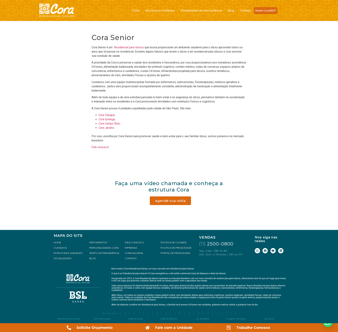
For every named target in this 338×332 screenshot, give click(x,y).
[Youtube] (273, 250)
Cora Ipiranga (107, 119)
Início (136, 10)
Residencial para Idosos (128, 47)
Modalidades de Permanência (201, 10)
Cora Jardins (106, 127)
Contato (245, 10)
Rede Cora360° (265, 10)
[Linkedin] (280, 250)
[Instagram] (257, 250)
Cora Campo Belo (109, 123)
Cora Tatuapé (107, 115)
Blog (231, 10)
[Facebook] (265, 250)
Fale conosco (100, 147)
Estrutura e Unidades (160, 10)
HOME (57, 242)
